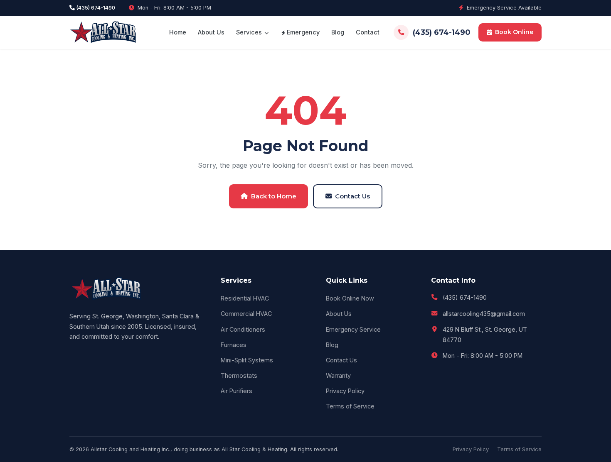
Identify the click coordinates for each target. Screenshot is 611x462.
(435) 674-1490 (95, 8)
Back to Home (273, 196)
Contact (367, 32)
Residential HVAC (245, 298)
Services (250, 32)
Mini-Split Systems (247, 360)
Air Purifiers (236, 390)
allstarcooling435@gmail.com (484, 313)
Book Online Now (350, 298)
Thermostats (239, 375)
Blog (337, 32)
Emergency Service (353, 329)
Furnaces (233, 344)
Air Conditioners (243, 329)
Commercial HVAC (246, 313)
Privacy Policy (345, 390)
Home (177, 32)
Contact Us (352, 196)
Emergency (302, 32)
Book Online (514, 32)
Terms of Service (350, 406)
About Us (211, 32)
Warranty (338, 375)
